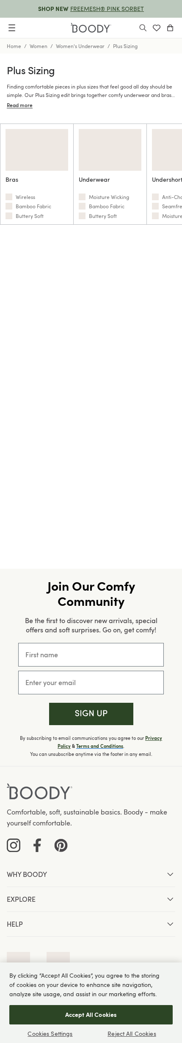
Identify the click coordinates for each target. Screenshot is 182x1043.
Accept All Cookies (91, 1014)
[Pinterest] (61, 845)
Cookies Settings (50, 1034)
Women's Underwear (80, 46)
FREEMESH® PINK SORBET (107, 9)
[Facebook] (37, 845)
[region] (91, 1002)
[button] (91, 714)
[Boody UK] (91, 28)
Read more (20, 105)
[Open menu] (12, 28)
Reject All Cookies (132, 1034)
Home (14, 46)
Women (38, 46)
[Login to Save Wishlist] (157, 28)
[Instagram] (13, 845)
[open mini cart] (170, 28)
